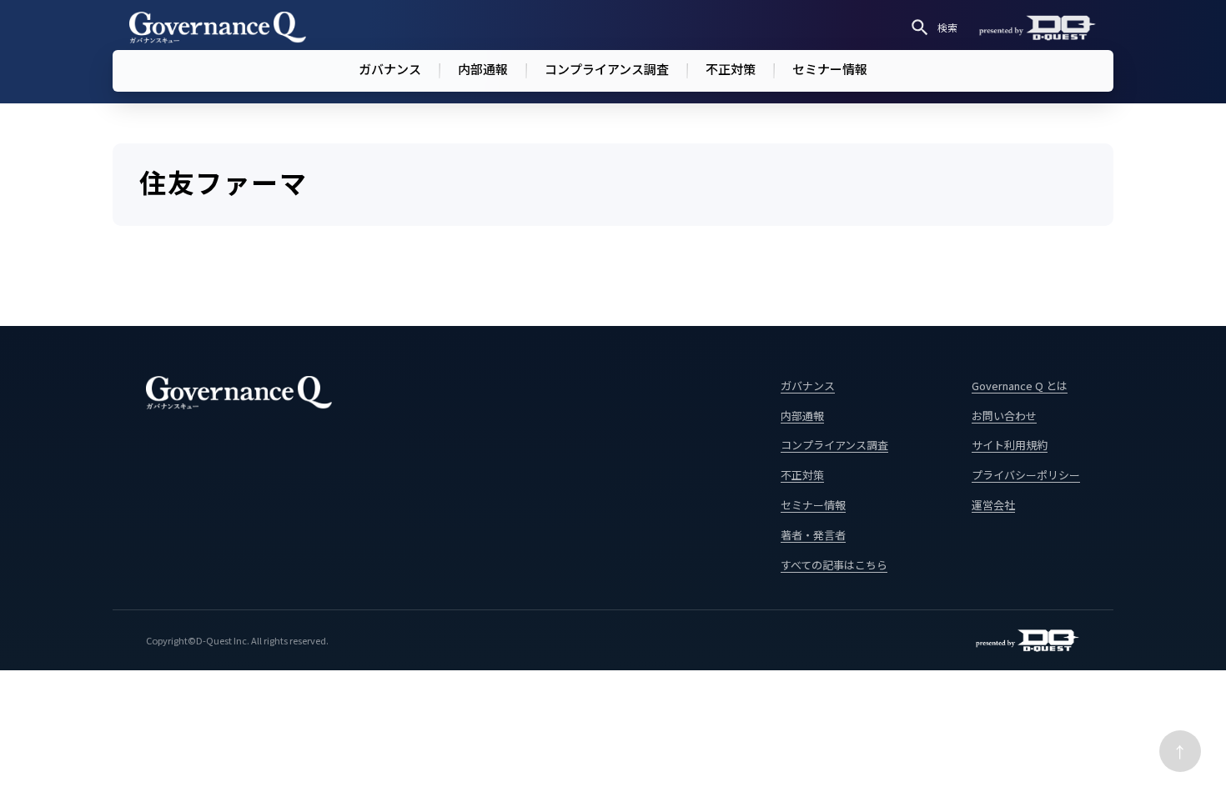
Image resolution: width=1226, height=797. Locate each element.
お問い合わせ (1004, 416)
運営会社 (993, 505)
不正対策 (731, 69)
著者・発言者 (813, 535)
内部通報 (483, 69)
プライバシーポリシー (1026, 475)
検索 (947, 27)
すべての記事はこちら (834, 565)
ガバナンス (390, 69)
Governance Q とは (1020, 385)
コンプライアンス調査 (607, 69)
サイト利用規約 (1010, 445)
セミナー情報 (829, 69)
